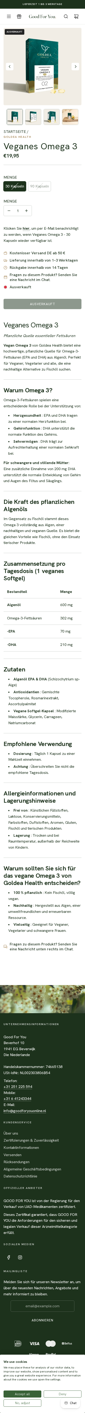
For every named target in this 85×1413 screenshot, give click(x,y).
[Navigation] (9, 16)
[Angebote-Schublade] (19, 16)
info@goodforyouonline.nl (25, 1110)
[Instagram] (20, 1257)
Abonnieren (42, 1320)
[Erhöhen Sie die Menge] (26, 211)
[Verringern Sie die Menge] (9, 211)
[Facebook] (9, 1257)
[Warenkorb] (76, 16)
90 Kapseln (39, 186)
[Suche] (66, 16)
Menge (10, 201)
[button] (9, 66)
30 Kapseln (14, 186)
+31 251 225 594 (18, 1086)
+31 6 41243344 (17, 1098)
